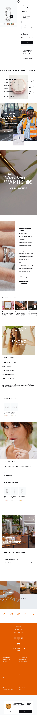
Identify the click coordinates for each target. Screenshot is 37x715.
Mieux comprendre (23, 655)
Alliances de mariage (6, 659)
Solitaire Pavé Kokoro (7, 412)
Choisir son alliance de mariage (24, 672)
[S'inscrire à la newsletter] (18, 599)
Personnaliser (27, 21)
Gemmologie (21, 663)
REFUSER (11, 711)
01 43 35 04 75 (18, 628)
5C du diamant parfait (23, 657)
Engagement (6, 677)
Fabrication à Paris (6, 683)
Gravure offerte (23, 30)
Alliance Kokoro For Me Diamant (14, 497)
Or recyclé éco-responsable (7, 687)
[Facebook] (15, 638)
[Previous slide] (35, 306)
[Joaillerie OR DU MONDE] (18, 647)
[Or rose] (6, 415)
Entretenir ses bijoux (22, 665)
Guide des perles (22, 674)
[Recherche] (33, 1)
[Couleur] (33, 92)
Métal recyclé (24, 277)
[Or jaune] (5, 415)
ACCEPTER (25, 711)
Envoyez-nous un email (18, 632)
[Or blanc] (11, 415)
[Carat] (33, 81)
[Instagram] (22, 638)
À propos (5, 655)
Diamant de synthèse (22, 659)
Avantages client (22, 677)
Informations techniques (24, 282)
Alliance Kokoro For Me (22, 497)
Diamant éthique (6, 685)
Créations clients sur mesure (7, 665)
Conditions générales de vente (18, 701)
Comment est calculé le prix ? (25, 12)
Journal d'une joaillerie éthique (8, 689)
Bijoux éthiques (5, 661)
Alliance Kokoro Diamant (25, 229)
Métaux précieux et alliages (23, 661)
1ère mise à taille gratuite (23, 683)
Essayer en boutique (27, 45)
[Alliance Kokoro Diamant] (4, 24)
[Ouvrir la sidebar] (1, 1)
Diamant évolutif (22, 687)
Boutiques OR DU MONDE (7, 663)
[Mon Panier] (35, 1)
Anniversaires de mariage (23, 668)
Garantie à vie (21, 685)
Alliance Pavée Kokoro (6, 497)
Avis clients (5, 668)
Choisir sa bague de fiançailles (24, 670)
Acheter (27, 42)
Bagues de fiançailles (6, 657)
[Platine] (7, 415)
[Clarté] (33, 86)
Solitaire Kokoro (13, 412)
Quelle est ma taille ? (30, 25)
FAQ (20, 689)
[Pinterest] (18, 638)
